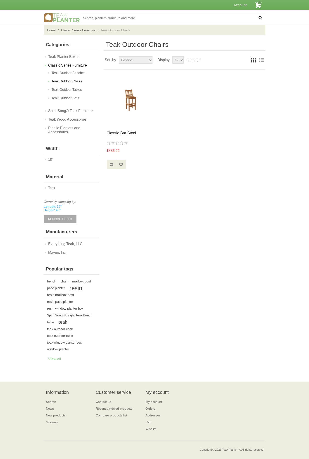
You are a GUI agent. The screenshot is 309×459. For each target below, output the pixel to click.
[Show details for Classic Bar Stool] (130, 100)
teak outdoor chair (60, 329)
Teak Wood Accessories (67, 119)
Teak (51, 188)
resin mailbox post (60, 295)
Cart (148, 422)
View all (54, 359)
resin (75, 288)
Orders (150, 408)
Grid (253, 60)
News (50, 408)
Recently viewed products (114, 408)
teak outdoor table (60, 335)
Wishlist (150, 429)
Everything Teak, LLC (65, 244)
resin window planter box (65, 308)
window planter (58, 349)
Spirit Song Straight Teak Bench (69, 315)
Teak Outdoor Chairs (67, 81)
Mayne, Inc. (57, 252)
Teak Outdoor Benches (69, 73)
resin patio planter (60, 302)
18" (50, 159)
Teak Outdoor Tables (67, 89)
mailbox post (81, 281)
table (50, 322)
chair (64, 281)
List (261, 60)
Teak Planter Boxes (63, 57)
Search (51, 402)
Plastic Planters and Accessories (64, 130)
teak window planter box (64, 342)
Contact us (103, 402)
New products (56, 415)
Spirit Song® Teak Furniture (70, 111)
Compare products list (111, 415)
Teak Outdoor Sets (65, 98)
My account (153, 402)
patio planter (56, 288)
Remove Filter (60, 219)
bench (51, 281)
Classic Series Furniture (78, 30)
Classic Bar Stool (121, 133)
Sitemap (52, 422)
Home (51, 30)
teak (63, 322)
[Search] (260, 18)
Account (240, 5)
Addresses (153, 415)
